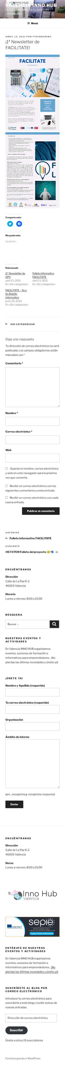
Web (8, 450)
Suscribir (16, 1030)
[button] (32, 93)
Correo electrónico (18, 431)
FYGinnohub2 (42, 36)
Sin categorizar (22, 324)
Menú (34, 23)
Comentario (14, 363)
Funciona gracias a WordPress (22, 1058)
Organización (14, 719)
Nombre (11, 413)
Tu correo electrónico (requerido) (27, 702)
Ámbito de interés (17, 737)
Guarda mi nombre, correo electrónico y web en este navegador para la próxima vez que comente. (31, 473)
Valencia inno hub (31, 5)
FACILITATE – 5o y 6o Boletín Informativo (16, 294)
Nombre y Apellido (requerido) (25, 685)
